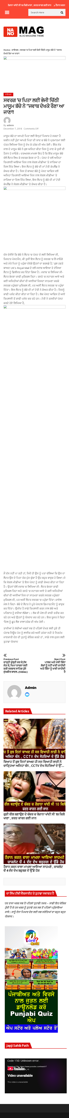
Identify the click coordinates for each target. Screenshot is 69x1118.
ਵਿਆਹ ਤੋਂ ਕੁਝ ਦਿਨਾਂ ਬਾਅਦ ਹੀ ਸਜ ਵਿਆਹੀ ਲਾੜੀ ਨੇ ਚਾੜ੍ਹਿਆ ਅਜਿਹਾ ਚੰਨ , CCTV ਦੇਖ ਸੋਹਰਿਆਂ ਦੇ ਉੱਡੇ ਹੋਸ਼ (34, 764)
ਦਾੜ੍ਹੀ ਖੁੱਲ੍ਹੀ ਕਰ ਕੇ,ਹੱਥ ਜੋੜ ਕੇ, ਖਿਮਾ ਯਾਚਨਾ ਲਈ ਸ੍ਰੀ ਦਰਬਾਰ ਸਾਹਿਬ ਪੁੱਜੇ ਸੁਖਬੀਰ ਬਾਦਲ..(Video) (15, 665)
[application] (36, 1075)
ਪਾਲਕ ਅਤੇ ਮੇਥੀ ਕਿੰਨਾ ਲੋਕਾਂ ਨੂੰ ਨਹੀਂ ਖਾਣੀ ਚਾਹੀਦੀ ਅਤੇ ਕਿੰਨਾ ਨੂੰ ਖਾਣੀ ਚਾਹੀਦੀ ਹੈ (52, 665)
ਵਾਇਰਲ (15, 49)
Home (7, 49)
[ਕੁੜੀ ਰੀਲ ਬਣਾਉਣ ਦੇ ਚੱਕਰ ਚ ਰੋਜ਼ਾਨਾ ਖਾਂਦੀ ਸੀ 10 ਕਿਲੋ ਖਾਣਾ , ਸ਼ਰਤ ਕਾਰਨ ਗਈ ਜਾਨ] (34, 791)
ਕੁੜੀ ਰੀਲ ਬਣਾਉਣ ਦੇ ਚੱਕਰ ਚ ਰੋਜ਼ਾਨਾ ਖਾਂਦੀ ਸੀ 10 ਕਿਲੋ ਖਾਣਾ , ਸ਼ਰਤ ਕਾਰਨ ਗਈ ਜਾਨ (34, 816)
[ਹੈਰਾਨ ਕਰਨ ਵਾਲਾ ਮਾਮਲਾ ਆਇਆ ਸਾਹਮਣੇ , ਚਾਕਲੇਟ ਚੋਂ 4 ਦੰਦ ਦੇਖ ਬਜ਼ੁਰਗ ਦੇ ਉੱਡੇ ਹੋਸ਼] (34, 844)
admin (10, 125)
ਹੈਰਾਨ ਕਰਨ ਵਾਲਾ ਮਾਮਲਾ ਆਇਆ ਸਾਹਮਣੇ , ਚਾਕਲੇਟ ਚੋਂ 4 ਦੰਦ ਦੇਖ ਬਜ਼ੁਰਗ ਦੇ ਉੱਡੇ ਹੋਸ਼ (33, 869)
